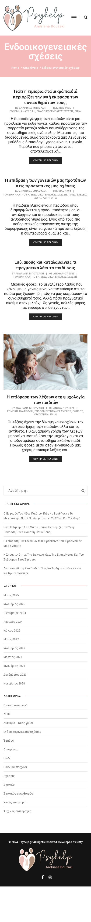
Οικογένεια (41, 414)
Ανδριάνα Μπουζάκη (33, 108)
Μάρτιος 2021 (13, 657)
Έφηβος (78, 411)
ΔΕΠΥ (7, 714)
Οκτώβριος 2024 (15, 613)
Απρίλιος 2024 (13, 621)
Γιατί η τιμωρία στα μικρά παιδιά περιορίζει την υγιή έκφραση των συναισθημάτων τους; (45, 97)
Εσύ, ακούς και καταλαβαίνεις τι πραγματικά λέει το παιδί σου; (45, 265)
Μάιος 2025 (11, 595)
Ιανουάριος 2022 (14, 648)
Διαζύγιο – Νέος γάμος (19, 723)
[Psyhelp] (34, 17)
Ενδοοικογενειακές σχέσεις (55, 111)
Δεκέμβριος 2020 (15, 674)
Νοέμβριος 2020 (14, 683)
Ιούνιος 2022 (12, 630)
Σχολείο (9, 784)
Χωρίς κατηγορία (45, 197)
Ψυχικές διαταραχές (17, 811)
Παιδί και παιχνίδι (15, 767)
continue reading (45, 160)
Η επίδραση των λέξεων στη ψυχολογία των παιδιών (45, 399)
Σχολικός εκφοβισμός (18, 793)
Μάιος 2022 (11, 639)
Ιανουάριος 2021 (14, 666)
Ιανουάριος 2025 (14, 604)
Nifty (80, 842)
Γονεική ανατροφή (22, 111)
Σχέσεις (82, 194)
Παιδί (78, 111)
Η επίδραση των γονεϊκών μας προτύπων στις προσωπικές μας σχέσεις (45, 183)
